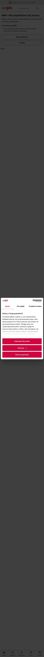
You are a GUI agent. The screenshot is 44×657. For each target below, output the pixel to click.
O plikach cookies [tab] (35, 306)
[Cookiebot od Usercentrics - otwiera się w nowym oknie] (33, 300)
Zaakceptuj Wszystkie (22, 341)
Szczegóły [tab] (20, 306)
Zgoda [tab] (7, 306)
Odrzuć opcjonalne (22, 354)
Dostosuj (21, 348)
